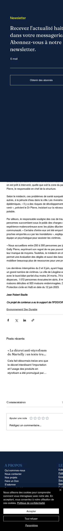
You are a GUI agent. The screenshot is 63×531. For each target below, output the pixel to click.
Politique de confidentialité (31, 503)
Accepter (31, 511)
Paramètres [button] (31, 525)
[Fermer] (58, 492)
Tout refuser (31, 518)
